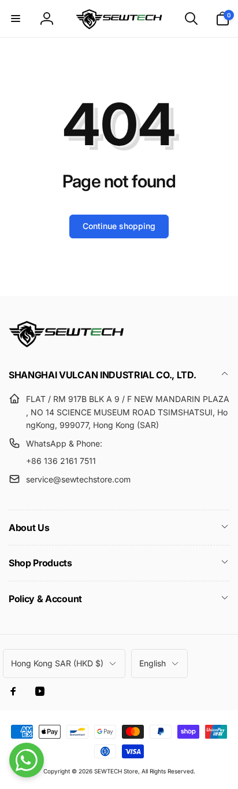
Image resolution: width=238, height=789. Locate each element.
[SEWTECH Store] (66, 344)
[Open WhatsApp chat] (26, 760)
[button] (15, 18)
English (152, 663)
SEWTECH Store (116, 771)
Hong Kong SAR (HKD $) (57, 663)
